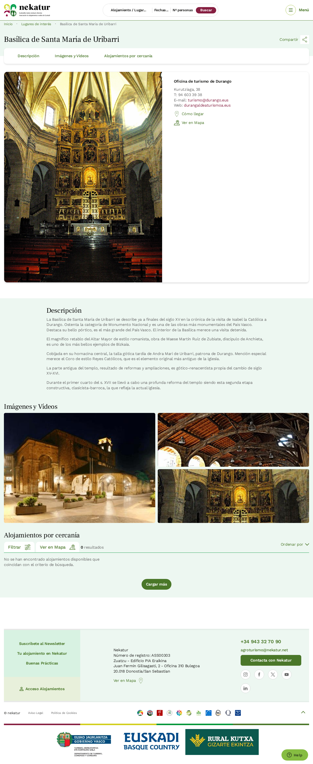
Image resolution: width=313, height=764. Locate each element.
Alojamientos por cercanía (128, 56)
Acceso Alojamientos (45, 688)
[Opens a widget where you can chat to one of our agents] (294, 755)
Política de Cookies (64, 713)
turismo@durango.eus (208, 100)
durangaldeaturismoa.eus (207, 105)
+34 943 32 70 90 (261, 641)
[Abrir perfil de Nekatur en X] (273, 674)
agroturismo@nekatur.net (264, 650)
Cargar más (156, 584)
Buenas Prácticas (42, 663)
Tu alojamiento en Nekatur (42, 653)
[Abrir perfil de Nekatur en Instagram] (245, 674)
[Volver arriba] (303, 713)
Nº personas (183, 10)
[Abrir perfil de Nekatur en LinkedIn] (245, 688)
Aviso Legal (35, 713)
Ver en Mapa (193, 122)
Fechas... (161, 10)
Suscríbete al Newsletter (42, 643)
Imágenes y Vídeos (72, 56)
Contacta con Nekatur (271, 660)
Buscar (206, 10)
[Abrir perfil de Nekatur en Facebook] (259, 674)
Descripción (28, 56)
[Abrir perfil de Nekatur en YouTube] (286, 674)
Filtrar (14, 547)
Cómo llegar (193, 113)
